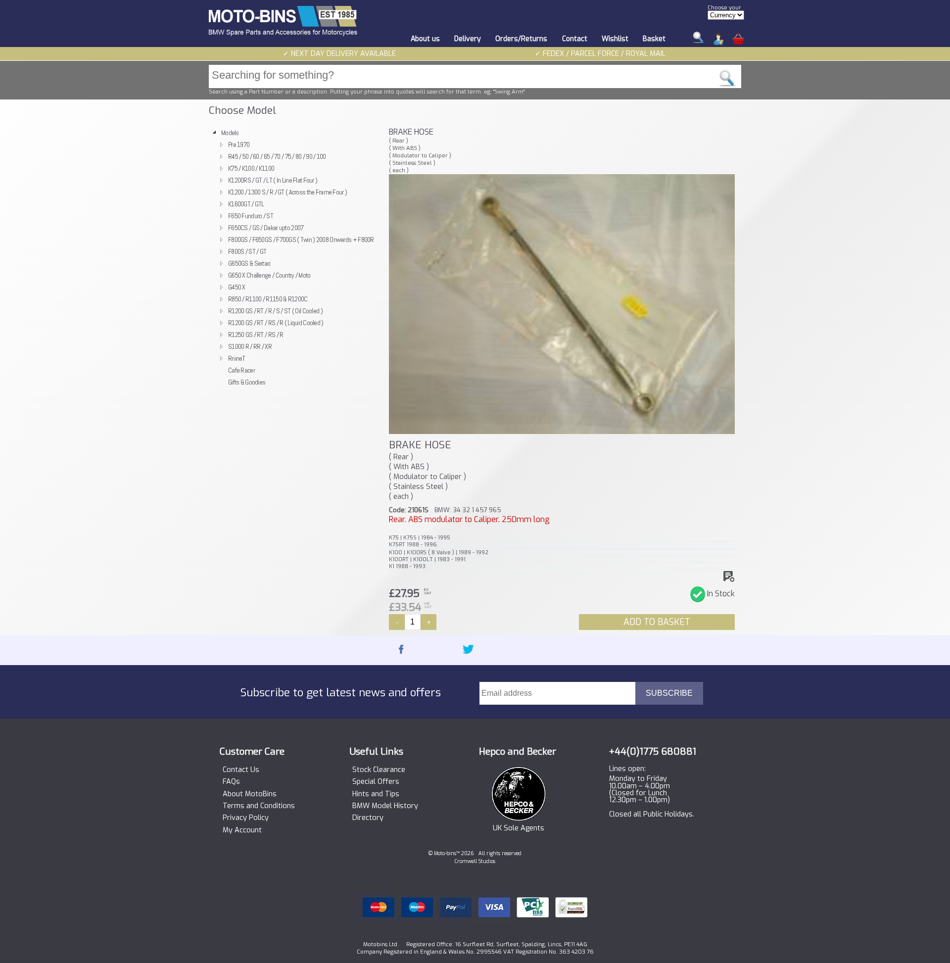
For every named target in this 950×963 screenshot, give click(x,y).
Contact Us (241, 770)
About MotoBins (250, 794)
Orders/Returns (521, 39)
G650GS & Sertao (249, 263)
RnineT (236, 358)
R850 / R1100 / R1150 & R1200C (267, 298)
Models (230, 132)
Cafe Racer (241, 370)
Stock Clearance (378, 770)
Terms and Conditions (259, 806)
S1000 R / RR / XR (250, 346)
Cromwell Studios (475, 861)
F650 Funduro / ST (250, 215)
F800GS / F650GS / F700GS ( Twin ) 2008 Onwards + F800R (301, 239)
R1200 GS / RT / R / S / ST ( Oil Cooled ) (275, 310)
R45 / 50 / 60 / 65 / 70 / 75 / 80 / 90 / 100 (277, 156)
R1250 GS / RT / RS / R (255, 334)
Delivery (467, 39)
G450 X (236, 287)
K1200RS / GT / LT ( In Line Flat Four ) (272, 180)
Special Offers (375, 781)
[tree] (294, 257)
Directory (367, 818)
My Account (242, 830)
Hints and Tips (375, 794)
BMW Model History (385, 806)
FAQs (231, 781)
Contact (574, 39)
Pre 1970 (238, 144)
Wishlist (615, 39)
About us (425, 39)
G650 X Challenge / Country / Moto (269, 275)
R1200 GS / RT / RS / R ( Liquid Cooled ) (276, 322)
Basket (654, 39)
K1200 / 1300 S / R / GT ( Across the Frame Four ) (287, 192)
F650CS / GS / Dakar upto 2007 (265, 227)
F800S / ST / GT (247, 251)
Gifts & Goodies (246, 382)
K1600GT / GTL (246, 203)
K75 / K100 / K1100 (251, 168)
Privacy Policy (246, 818)
